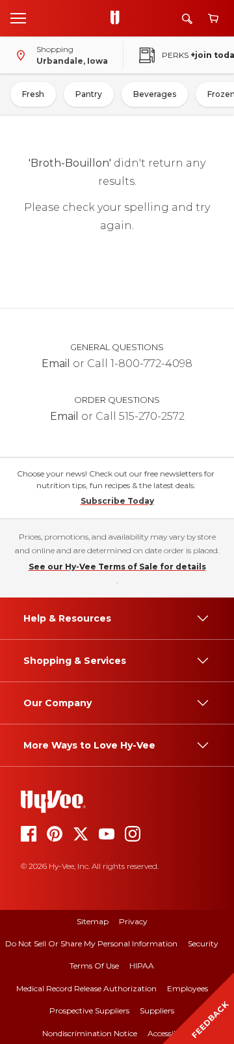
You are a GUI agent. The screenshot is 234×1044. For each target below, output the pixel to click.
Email (56, 363)
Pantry (88, 94)
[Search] (187, 18)
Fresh (33, 94)
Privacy (133, 921)
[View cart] (213, 18)
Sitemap (93, 921)
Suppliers (157, 1010)
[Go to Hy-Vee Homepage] (118, 18)
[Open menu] (18, 17)
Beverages (154, 94)
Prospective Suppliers (89, 1010)
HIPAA (141, 965)
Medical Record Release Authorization (86, 988)
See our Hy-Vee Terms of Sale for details (117, 566)
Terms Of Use (94, 965)
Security (203, 943)
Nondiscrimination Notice (89, 1033)
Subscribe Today (117, 501)
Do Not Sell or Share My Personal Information (91, 943)
